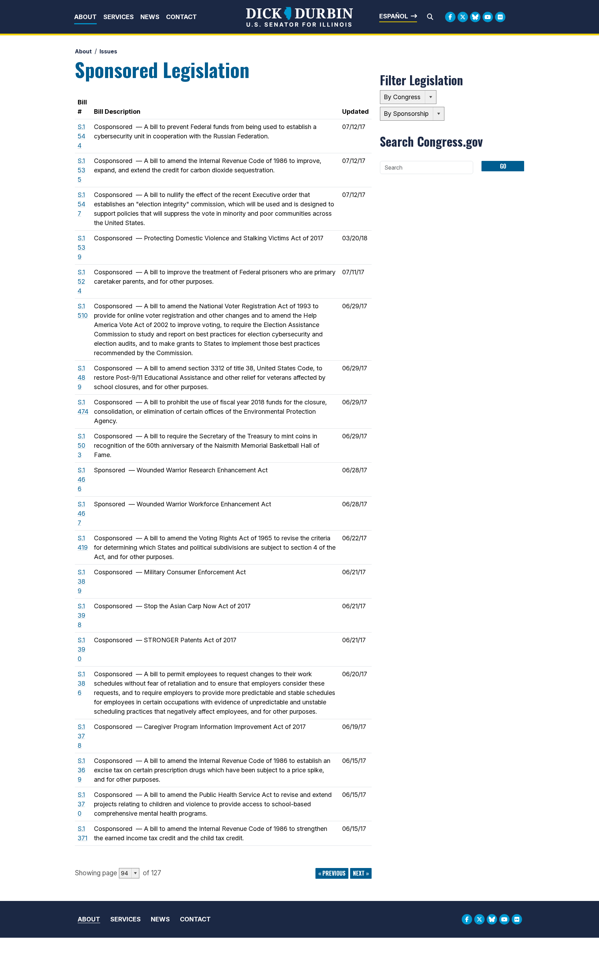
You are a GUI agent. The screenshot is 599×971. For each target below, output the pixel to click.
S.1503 (81, 445)
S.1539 (81, 247)
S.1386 (81, 683)
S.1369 (81, 770)
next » (361, 873)
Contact (181, 16)
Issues (108, 51)
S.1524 (81, 281)
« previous (332, 873)
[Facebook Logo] (450, 17)
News (149, 16)
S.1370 (81, 804)
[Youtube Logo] (488, 17)
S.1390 (81, 649)
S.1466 (81, 479)
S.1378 (81, 736)
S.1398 (81, 615)
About (85, 16)
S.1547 (81, 204)
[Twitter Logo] (463, 17)
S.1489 (81, 377)
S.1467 (81, 513)
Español (393, 16)
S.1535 (81, 170)
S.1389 (81, 581)
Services (118, 16)
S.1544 (81, 136)
